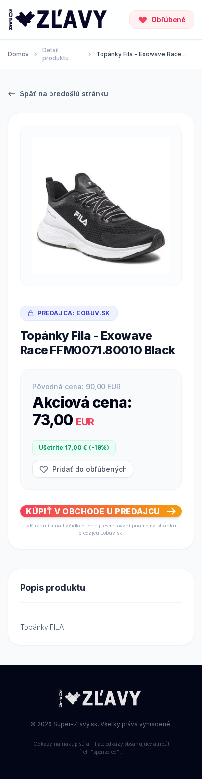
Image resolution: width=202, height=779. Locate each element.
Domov (18, 54)
